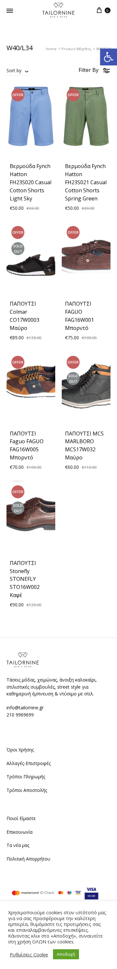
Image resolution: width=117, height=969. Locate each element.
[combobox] (17, 70)
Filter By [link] (88, 69)
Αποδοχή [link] (66, 954)
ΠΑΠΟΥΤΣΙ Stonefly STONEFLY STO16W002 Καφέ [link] (25, 579)
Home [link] (51, 48)
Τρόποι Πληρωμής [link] (25, 776)
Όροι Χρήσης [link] (20, 750)
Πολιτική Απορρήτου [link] (28, 859)
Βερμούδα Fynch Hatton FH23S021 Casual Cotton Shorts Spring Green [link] (86, 182)
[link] (108, 57)
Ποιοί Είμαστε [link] (21, 818)
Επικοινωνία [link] (19, 832)
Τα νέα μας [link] (17, 845)
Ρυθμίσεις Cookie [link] (29, 954)
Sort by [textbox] (13, 70)
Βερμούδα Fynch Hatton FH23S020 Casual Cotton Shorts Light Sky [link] (30, 182)
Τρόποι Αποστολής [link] (26, 790)
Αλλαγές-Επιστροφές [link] (28, 763)
